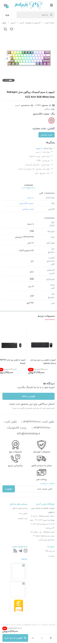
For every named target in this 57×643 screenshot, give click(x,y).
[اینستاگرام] (25, 551)
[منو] (51, 5)
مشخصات (28, 185)
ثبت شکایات (22, 518)
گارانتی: (51, 128)
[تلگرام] (20, 551)
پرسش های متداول (19, 508)
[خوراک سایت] (15, 551)
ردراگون (47, 109)
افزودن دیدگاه (28, 396)
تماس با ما (23, 513)
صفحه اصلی (49, 22)
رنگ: (52, 114)
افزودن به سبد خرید (14, 638)
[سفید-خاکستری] (51, 120)
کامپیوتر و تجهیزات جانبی (30, 22)
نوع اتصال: (47, 148)
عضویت (8, 489)
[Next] (7, 58)
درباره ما (51, 556)
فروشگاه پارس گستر (23, 625)
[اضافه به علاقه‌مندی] (12, 29)
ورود (7, 15)
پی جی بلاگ (50, 550)
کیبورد (12, 22)
